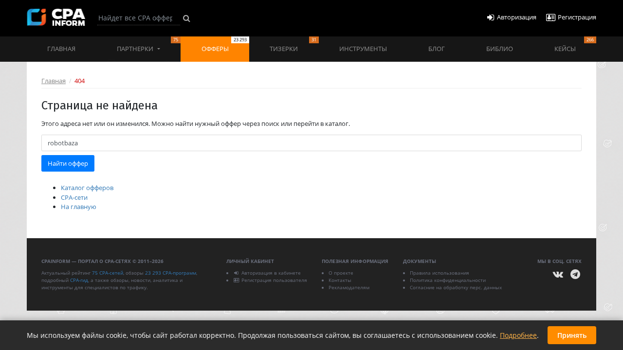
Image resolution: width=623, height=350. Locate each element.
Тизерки (293, 44)
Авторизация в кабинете (271, 272)
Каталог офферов (87, 187)
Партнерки (147, 44)
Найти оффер (68, 163)
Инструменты (363, 48)
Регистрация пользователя (274, 280)
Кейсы (574, 44)
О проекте (341, 272)
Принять (571, 335)
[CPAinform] (56, 17)
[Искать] (186, 18)
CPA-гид (79, 280)
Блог (436, 48)
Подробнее (518, 335)
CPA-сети (74, 197)
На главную (78, 206)
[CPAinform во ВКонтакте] (558, 274)
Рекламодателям (349, 287)
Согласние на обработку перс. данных (456, 287)
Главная (61, 48)
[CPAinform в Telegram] (575, 274)
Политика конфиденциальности (448, 280)
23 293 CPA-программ (170, 272)
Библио (499, 48)
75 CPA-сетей (107, 272)
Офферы (224, 44)
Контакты (340, 280)
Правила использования (439, 272)
